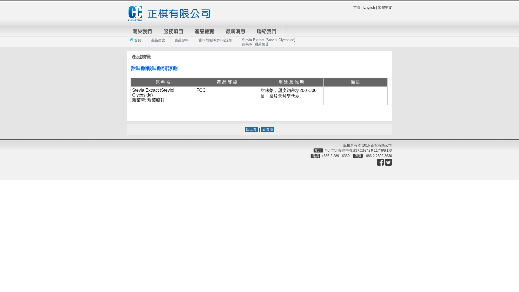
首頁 (356, 7)
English (369, 7)
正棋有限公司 (171, 13)
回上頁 (251, 129)
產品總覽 (204, 31)
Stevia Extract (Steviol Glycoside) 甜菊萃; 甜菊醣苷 (268, 42)
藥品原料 (182, 40)
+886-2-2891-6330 (335, 156)
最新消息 (235, 31)
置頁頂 (267, 129)
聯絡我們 (266, 31)
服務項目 (173, 31)
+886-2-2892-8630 (378, 156)
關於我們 (142, 31)
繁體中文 (385, 7)
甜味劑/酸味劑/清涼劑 (215, 40)
